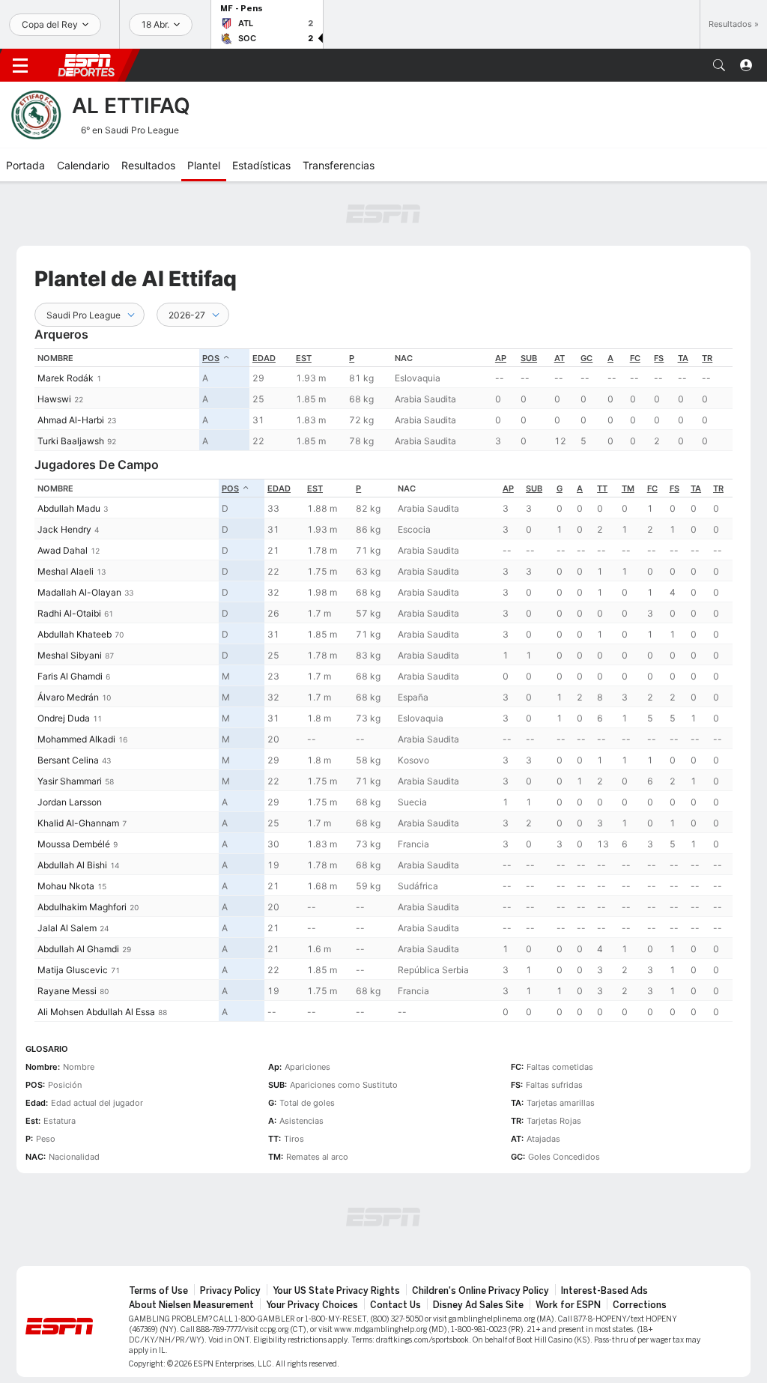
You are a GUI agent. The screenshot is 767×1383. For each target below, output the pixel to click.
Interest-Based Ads (604, 1291)
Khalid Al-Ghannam (78, 823)
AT (559, 358)
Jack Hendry (64, 529)
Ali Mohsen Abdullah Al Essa (96, 1011)
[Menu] (20, 65)
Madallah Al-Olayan (79, 592)
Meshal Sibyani (69, 655)
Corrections (640, 1305)
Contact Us (395, 1305)
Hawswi (54, 399)
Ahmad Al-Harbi (70, 420)
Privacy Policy (230, 1291)
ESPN (86, 65)
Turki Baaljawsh (70, 441)
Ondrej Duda (63, 718)
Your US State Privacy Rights (336, 1291)
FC (635, 358)
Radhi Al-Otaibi (69, 613)
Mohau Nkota (65, 886)
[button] (719, 65)
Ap (500, 358)
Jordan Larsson (69, 802)
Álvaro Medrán (68, 697)
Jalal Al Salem (67, 927)
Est (304, 358)
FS (659, 358)
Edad (264, 358)
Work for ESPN (568, 1305)
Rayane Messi (67, 990)
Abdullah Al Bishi (72, 865)
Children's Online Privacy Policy (480, 1291)
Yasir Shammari (69, 781)
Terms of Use (158, 1291)
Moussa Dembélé (73, 844)
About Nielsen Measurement (191, 1305)
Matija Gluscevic (72, 969)
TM (628, 488)
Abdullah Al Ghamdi (78, 948)
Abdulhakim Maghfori (82, 907)
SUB (529, 358)
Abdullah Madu (68, 508)
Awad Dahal (62, 550)
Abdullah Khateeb (74, 634)
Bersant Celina (68, 760)
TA (683, 358)
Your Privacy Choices (312, 1305)
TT (602, 488)
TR (707, 358)
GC (586, 358)
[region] (383, 399)
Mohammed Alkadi (76, 739)
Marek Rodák (65, 378)
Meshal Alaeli (65, 571)
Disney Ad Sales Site (478, 1305)
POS (210, 358)
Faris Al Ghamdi (70, 676)
